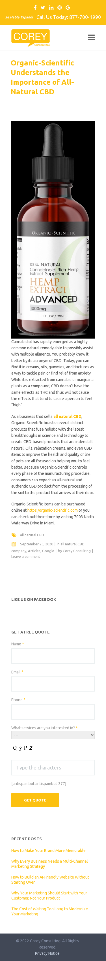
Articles (34, 551)
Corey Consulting (77, 551)
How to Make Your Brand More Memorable (48, 850)
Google (48, 551)
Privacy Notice (47, 953)
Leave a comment (25, 556)
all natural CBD (32, 535)
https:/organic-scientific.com (52, 510)
